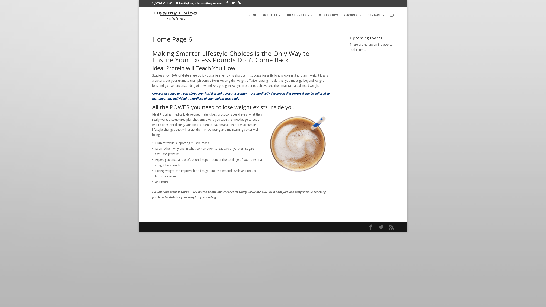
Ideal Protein (298, 15)
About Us (269, 15)
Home (252, 15)
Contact (374, 15)
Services (351, 15)
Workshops (328, 15)
